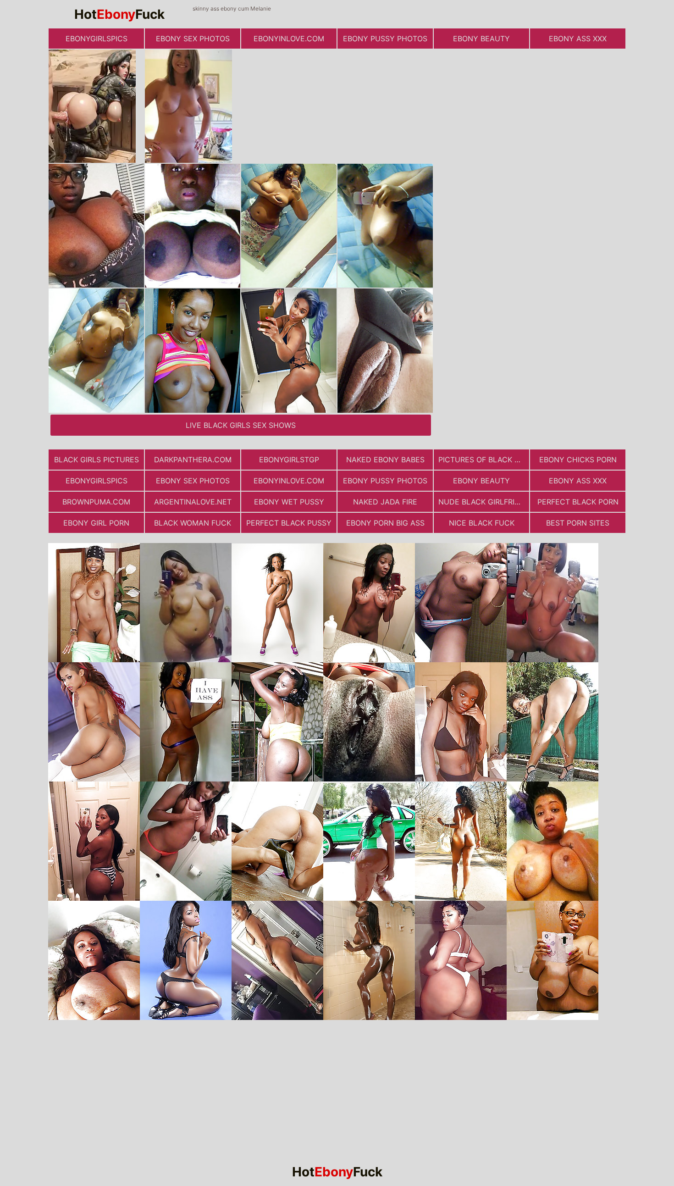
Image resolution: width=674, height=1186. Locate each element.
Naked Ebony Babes (385, 459)
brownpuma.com (96, 501)
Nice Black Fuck (481, 522)
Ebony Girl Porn (96, 522)
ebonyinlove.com (289, 38)
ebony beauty (481, 38)
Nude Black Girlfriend (483, 501)
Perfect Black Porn (578, 501)
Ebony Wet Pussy (289, 501)
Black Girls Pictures (96, 459)
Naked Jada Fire (385, 501)
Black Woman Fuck (192, 522)
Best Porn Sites (577, 522)
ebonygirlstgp (289, 459)
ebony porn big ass (385, 522)
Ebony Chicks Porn (578, 459)
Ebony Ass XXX (578, 38)
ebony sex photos (193, 38)
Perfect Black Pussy (288, 522)
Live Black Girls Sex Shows (241, 425)
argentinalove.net (193, 501)
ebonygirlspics (96, 38)
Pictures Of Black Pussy (483, 459)
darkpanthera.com (193, 459)
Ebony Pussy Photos (385, 38)
